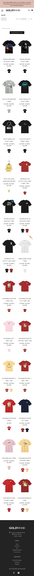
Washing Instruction (17, 550)
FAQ (17, 548)
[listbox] (9, 71)
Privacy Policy (17, 552)
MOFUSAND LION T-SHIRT (9, 458)
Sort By (17, 19)
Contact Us (17, 546)
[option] (9, 71)
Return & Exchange (17, 560)
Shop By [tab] (3, 19)
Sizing (17, 544)
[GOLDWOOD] (13, 11)
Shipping (17, 564)
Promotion (17, 562)
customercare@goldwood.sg (18, 532)
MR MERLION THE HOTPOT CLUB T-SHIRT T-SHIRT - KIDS (24, 181)
